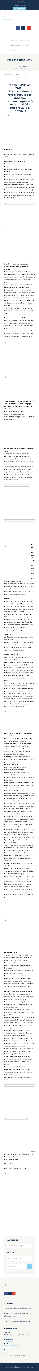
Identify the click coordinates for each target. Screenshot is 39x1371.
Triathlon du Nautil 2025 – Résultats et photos (18, 1321)
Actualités (14, 40)
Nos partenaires (16, 45)
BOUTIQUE (26, 45)
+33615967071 (21, 2)
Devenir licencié (23, 35)
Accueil (12, 67)
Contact (13, 50)
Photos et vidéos (24, 40)
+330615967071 (9, 1341)
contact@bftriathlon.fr (20, 5)
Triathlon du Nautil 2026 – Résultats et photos (18, 1308)
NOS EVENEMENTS (19, 8)
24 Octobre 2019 (8, 75)
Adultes (25, 67)
